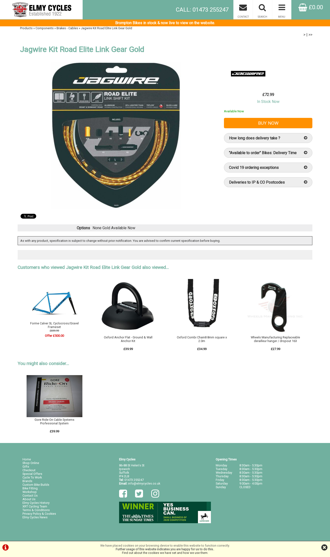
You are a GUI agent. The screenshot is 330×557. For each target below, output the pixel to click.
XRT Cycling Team (34, 506)
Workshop (29, 492)
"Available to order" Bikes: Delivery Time (263, 152)
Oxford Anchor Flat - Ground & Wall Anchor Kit (128, 339)
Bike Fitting (30, 488)
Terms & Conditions (36, 510)
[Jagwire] (248, 84)
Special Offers (32, 474)
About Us (29, 499)
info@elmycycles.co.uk (144, 483)
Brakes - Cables (67, 28)
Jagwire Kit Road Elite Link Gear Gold (106, 28)
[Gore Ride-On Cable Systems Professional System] (55, 416)
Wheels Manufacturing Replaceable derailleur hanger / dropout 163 (275, 339)
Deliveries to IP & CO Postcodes (257, 182)
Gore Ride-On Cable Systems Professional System (54, 421)
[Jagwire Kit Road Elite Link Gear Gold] (116, 135)
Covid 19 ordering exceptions (254, 167)
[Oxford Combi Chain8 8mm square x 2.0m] (202, 334)
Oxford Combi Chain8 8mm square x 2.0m (202, 339)
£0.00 (315, 7)
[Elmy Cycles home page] (41, 9)
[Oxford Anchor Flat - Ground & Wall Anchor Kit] (128, 334)
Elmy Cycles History (36, 503)
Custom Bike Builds (35, 484)
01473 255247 (134, 480)
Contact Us (30, 495)
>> (310, 34)
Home (26, 459)
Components (45, 28)
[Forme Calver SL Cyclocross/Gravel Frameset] (55, 319)
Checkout (29, 470)
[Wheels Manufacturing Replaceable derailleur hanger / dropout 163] (275, 334)
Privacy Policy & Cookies (39, 513)
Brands (27, 481)
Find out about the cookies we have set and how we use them (165, 553)
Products (26, 28)
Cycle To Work (32, 477)
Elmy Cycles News (35, 517)
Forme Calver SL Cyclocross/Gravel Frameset (54, 325)
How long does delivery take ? (254, 138)
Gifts (25, 466)
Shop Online (30, 463)
